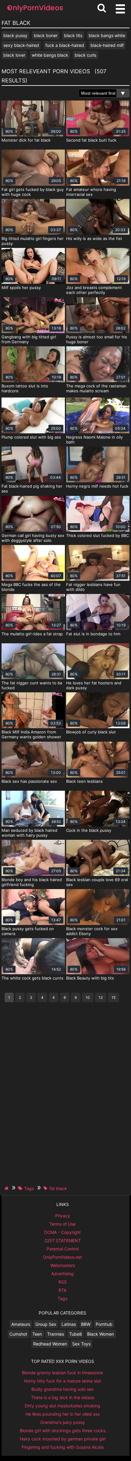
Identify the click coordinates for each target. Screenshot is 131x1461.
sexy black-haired (21, 45)
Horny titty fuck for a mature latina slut (62, 1380)
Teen (37, 1334)
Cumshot (18, 1334)
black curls (85, 55)
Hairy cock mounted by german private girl (62, 1438)
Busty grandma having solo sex (62, 1389)
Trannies (55, 1334)
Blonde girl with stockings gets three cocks (62, 1430)
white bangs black (50, 55)
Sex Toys (81, 1343)
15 (113, 997)
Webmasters (62, 1265)
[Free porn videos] (35, 12)
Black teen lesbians (84, 781)
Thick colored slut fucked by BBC (97, 535)
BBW (85, 1324)
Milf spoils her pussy (21, 287)
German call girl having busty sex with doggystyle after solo (33, 538)
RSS (62, 1281)
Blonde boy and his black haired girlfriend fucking (32, 882)
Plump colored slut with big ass (31, 437)
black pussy (15, 35)
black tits (73, 35)
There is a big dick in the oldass (62, 1397)
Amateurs (20, 1324)
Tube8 (75, 1334)
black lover (14, 55)
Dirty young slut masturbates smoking (62, 1405)
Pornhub (104, 1324)
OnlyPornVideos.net (62, 1257)
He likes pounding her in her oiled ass (63, 1414)
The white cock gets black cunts (32, 978)
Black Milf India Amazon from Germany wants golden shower (31, 734)
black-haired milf (107, 45)
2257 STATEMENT (62, 1240)
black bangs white (107, 35)
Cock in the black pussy (88, 830)
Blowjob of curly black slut (91, 731)
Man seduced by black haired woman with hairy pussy (29, 833)
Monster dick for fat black (26, 140)
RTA (62, 1290)
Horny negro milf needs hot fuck (97, 486)
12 (101, 997)
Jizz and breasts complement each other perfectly (94, 290)
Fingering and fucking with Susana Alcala (63, 1447)
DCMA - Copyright (62, 1232)
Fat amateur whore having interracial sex (91, 192)
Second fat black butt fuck (91, 140)
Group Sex (45, 1324)
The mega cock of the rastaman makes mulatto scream (96, 388)
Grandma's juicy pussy (62, 1422)
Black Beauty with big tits (90, 978)
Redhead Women (50, 1343)
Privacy (62, 1215)
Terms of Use (62, 1224)
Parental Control (63, 1248)
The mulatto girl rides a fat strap (32, 633)
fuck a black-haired (64, 45)
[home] (7, 1188)
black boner (46, 35)
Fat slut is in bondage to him (93, 633)
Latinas (69, 1324)
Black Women (100, 1334)
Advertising (62, 1273)
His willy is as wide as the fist (94, 238)
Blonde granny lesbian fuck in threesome (62, 1372)
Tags (62, 1298)
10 (88, 997)
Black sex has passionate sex (29, 781)
